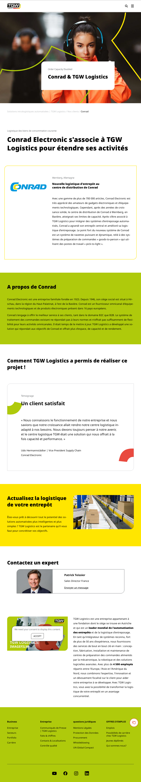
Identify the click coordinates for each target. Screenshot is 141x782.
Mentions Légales (82, 727)
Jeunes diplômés (114, 740)
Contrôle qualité (48, 745)
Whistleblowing (81, 742)
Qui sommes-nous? (116, 745)
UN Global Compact (83, 747)
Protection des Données (85, 732)
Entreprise (12, 727)
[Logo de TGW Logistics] (14, 5)
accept (37, 636)
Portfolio (11, 737)
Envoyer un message (76, 587)
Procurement (80, 737)
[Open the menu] (132, 6)
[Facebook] (65, 773)
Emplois (110, 727)
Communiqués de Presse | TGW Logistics (53, 729)
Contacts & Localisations (53, 740)
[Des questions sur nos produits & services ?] (134, 722)
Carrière (11, 742)
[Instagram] (76, 773)
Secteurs (11, 732)
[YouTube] (54, 773)
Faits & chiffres (48, 735)
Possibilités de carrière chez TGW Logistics (118, 734)
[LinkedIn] (87, 773)
